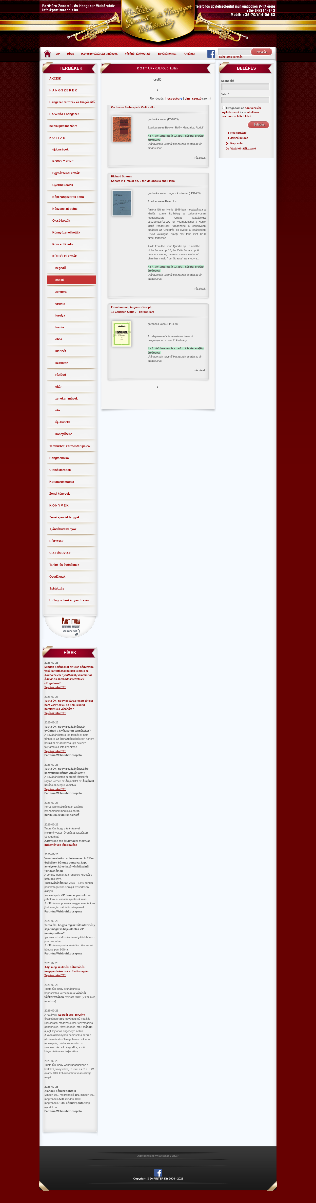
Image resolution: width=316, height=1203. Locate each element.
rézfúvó (60, 375)
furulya (60, 315)
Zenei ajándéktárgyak (64, 517)
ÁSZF (175, 1155)
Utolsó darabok (60, 470)
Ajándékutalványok (63, 529)
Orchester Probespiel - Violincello (133, 107)
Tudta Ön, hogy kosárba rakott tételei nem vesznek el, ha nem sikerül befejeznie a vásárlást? (68, 704)
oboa (58, 339)
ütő (57, 410)
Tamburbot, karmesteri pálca (69, 446)
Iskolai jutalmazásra (63, 126)
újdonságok (60, 149)
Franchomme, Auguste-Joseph (131, 307)
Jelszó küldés (239, 137)
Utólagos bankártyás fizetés (69, 600)
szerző (197, 98)
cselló (59, 280)
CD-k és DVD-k (60, 553)
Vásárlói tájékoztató (138, 53)
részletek (200, 157)
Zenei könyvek (59, 493)
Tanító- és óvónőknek (64, 565)
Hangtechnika (59, 458)
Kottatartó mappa (61, 482)
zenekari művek (66, 398)
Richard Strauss (121, 176)
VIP (58, 53)
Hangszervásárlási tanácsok (99, 53)
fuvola (59, 327)
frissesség (172, 98)
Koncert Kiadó (62, 244)
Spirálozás (56, 588)
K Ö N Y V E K (59, 505)
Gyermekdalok (62, 185)
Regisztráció (238, 132)
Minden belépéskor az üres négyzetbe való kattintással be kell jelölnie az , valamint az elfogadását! (69, 675)
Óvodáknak (57, 576)
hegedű (60, 268)
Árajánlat (189, 53)
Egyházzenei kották (66, 173)
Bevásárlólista (167, 53)
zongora (61, 292)
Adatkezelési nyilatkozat (153, 1155)
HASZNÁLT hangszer (64, 114)
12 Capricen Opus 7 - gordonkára (132, 311)
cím (188, 98)
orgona (60, 303)
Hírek (70, 53)
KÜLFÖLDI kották (64, 256)
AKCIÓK (55, 78)
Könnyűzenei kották (66, 232)
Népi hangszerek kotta (68, 197)
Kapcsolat (236, 143)
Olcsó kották (61, 220)
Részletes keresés (230, 56)
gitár (58, 386)
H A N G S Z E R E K (63, 90)
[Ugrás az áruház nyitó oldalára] (47, 53)
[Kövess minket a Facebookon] (211, 53)
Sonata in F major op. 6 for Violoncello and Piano (143, 180)
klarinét (60, 351)
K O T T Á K (57, 138)
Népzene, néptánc (65, 209)
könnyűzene (63, 434)
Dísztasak (56, 541)
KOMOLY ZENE (63, 161)
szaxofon (61, 363)
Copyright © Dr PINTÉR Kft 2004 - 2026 (158, 1178)
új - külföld (62, 422)
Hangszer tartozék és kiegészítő (72, 102)
